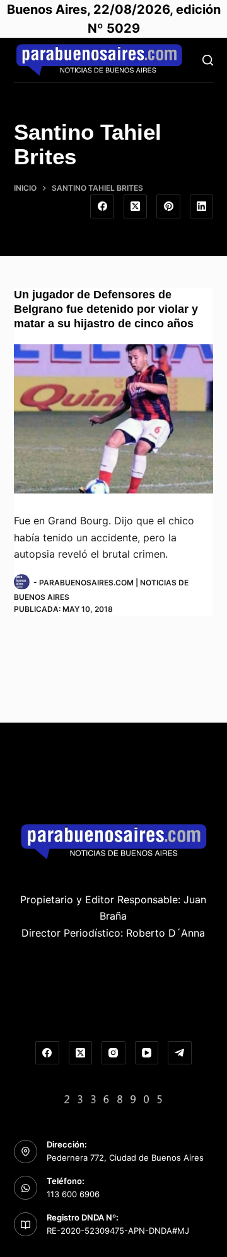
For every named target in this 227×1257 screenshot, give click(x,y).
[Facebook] (102, 206)
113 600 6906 (73, 1194)
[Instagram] (113, 1053)
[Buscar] (207, 60)
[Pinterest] (168, 206)
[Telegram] (180, 1053)
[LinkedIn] (202, 206)
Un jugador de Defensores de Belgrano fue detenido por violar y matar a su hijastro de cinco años (106, 309)
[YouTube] (147, 1053)
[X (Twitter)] (136, 206)
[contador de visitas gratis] (113, 1097)
